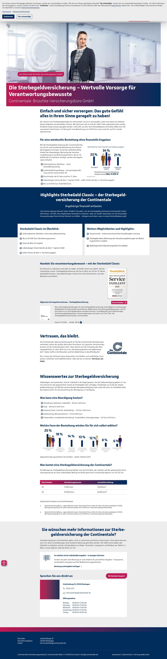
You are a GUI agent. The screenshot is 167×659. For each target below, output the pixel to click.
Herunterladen (118, 302)
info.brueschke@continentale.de (78, 593)
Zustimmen (8, 16)
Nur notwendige (24, 16)
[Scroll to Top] (155, 322)
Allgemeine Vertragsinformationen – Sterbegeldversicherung (64, 302)
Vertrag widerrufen (141, 654)
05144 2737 (70, 588)
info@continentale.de (89, 654)
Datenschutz (116, 5)
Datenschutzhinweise (21, 12)
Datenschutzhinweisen (30, 8)
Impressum (6, 12)
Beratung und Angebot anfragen (67, 566)
